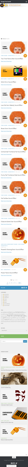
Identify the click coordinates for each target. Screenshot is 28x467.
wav (2, 323)
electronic (3, 316)
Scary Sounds (21, 244)
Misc (2, 269)
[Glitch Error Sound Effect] (14, 71)
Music (9, 385)
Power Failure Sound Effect (9, 273)
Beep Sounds (4, 78)
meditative (2, 319)
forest (6, 316)
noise (10, 319)
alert (2, 312)
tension (15, 321)
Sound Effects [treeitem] (7, 303)
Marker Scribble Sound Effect (7, 439)
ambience (5, 312)
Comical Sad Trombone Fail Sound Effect (13, 152)
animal (13, 312)
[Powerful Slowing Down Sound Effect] (14, 234)
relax (18, 319)
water (24, 321)
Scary (24, 319)
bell (23, 312)
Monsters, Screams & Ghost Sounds (8, 367)
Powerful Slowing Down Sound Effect (12, 249)
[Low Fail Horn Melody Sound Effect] (14, 94)
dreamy (22, 314)
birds (2, 314)
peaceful (13, 319)
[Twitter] (26, 287)
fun (26, 316)
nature (6, 319)
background (19, 312)
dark (17, 314)
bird (25, 312)
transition (19, 321)
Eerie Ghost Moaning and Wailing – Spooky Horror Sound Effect (14, 370)
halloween (8, 317)
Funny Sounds (4, 55)
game (5, 318)
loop (23, 318)
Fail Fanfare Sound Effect (8, 198)
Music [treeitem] (5, 300)
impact (17, 317)
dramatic (19, 314)
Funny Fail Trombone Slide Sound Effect (13, 175)
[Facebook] (24, 287)
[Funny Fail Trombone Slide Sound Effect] (14, 164)
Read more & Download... (6, 61)
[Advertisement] (14, 23)
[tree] (14, 300)
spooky (9, 321)
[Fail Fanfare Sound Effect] (14, 187)
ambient (10, 312)
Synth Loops (6, 420)
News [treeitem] (5, 302)
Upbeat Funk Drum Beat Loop (7, 422)
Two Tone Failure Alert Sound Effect (12, 59)
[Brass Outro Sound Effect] (14, 117)
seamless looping (3, 321)
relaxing (21, 319)
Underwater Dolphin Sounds (7, 405)
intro (19, 317)
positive (16, 319)
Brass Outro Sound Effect (8, 128)
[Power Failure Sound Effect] (14, 262)
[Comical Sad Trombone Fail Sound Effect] (14, 141)
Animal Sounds (4, 403)
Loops (2, 420)
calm (4, 314)
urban (22, 321)
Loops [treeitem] (5, 299)
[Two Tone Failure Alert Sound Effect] (14, 47)
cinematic (11, 314)
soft (7, 321)
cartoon (6, 314)
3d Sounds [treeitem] (6, 294)
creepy (15, 314)
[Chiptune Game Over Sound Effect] (14, 210)
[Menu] (26, 1)
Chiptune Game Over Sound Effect (11, 221)
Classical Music (4, 385)
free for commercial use (16, 316)
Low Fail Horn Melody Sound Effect (11, 105)
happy (12, 317)
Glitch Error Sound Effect (8, 82)
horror (14, 317)
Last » (19, 282)
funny (2, 317)
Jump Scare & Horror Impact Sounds (9, 244)
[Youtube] (22, 287)
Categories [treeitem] (6, 296)
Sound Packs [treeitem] (6, 305)
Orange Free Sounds (6, 1)
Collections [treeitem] (6, 297)
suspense (12, 321)
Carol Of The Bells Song (5, 387)
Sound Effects (11, 55)
